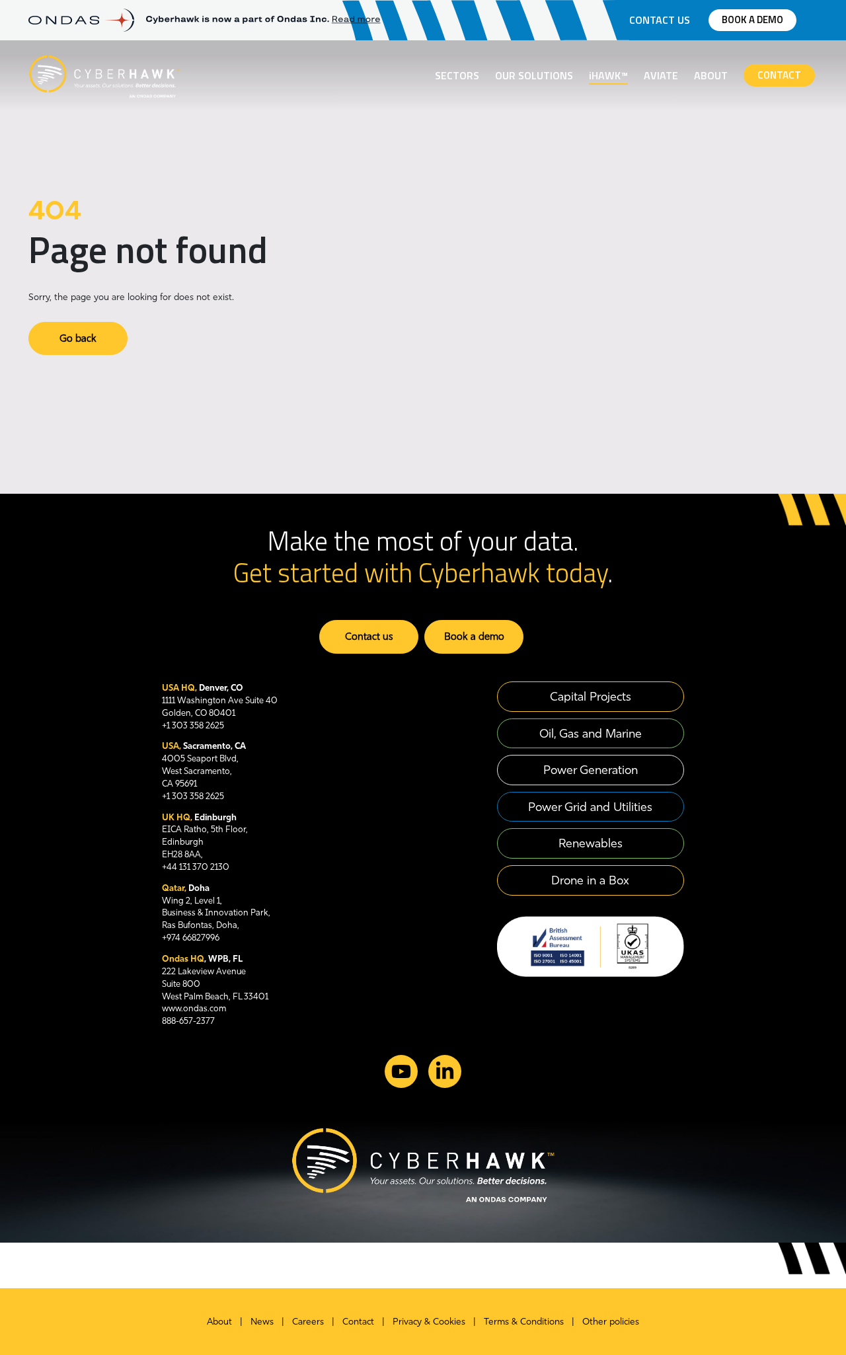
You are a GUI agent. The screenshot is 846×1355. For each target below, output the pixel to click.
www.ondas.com (194, 1008)
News (262, 1321)
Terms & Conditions (524, 1321)
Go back (77, 338)
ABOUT (711, 75)
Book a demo (752, 19)
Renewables (590, 843)
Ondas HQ (183, 958)
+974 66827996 (190, 937)
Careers (308, 1321)
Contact (779, 75)
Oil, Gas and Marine (590, 733)
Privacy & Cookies (429, 1321)
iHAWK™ (608, 75)
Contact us (659, 20)
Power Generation (590, 769)
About (219, 1321)
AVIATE (661, 75)
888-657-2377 (188, 1020)
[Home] (104, 74)
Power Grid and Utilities (590, 806)
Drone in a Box (590, 880)
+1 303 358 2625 (193, 725)
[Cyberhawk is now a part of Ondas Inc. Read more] (263, 20)
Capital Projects (590, 696)
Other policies (610, 1321)
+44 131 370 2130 (195, 866)
